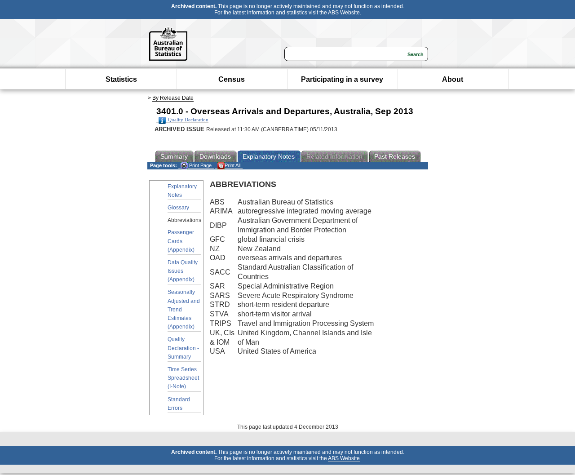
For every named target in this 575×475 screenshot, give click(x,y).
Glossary (178, 207)
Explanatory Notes (182, 190)
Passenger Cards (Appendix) (181, 241)
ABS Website (344, 12)
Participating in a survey (342, 79)
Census (231, 79)
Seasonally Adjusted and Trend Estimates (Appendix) (184, 309)
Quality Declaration (188, 119)
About (452, 79)
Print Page (200, 165)
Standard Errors (179, 403)
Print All (232, 165)
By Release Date (173, 98)
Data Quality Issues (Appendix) (183, 271)
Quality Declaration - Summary (183, 348)
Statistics (121, 79)
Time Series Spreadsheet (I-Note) (183, 378)
